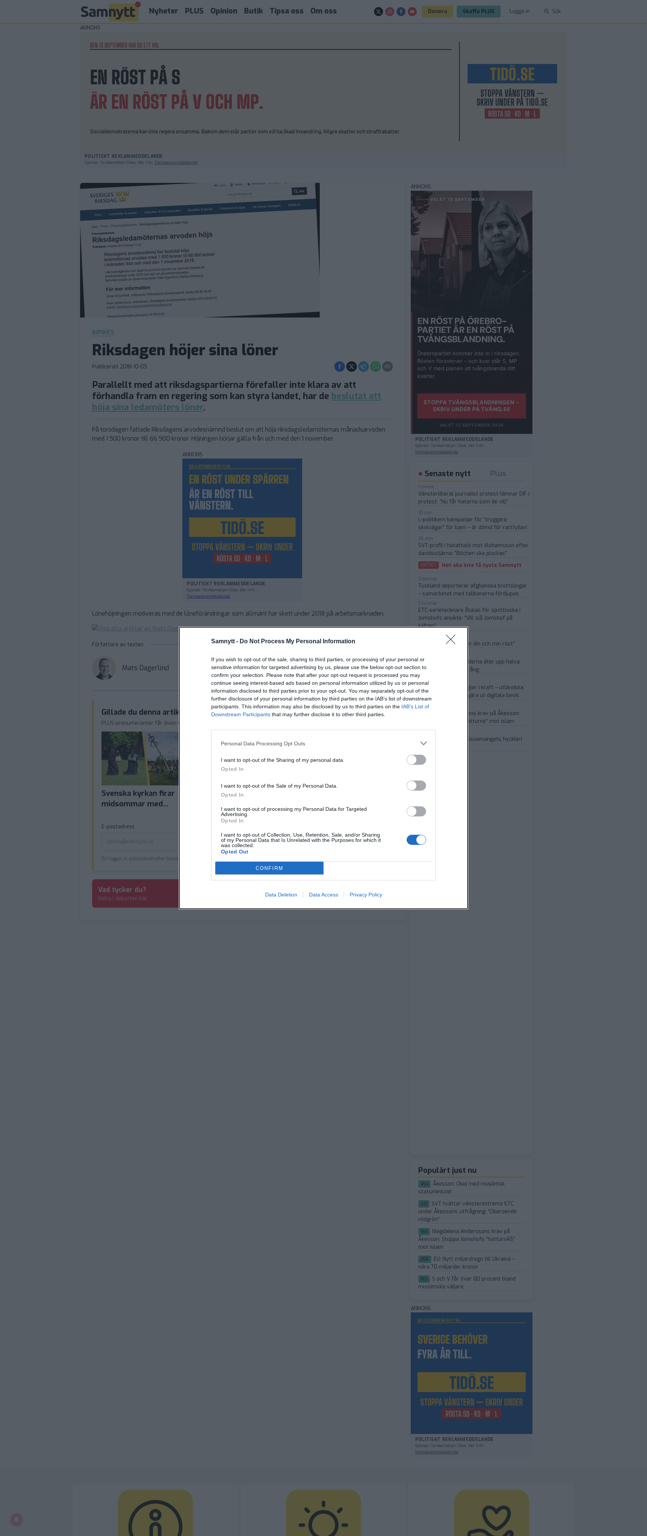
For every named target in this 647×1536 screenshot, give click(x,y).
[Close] (453, 642)
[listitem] (323, 743)
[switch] (416, 760)
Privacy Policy (366, 895)
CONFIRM (269, 868)
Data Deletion (281, 895)
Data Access (323, 895)
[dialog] (323, 768)
